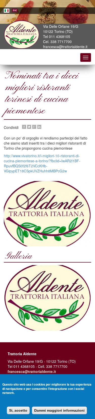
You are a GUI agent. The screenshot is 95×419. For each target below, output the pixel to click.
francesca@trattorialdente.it (32, 371)
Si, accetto (18, 410)
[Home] (21, 34)
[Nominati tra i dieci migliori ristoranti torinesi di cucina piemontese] (47, 298)
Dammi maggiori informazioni (59, 410)
